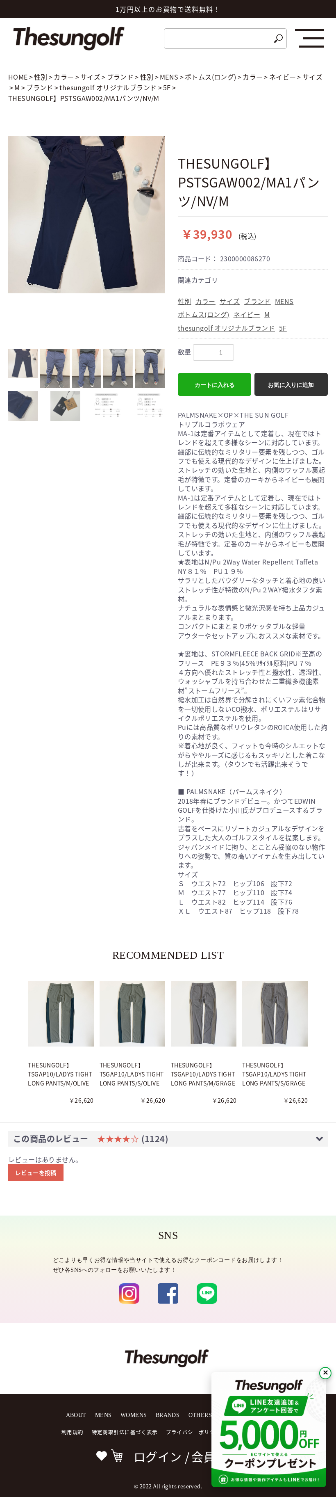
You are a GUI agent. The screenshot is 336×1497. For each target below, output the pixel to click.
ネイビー (247, 314)
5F (283, 327)
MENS (284, 301)
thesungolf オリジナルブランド (226, 327)
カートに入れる (215, 385)
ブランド (257, 301)
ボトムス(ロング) (203, 314)
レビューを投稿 (36, 1172)
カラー (205, 301)
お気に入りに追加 (291, 385)
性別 (184, 301)
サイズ (230, 301)
